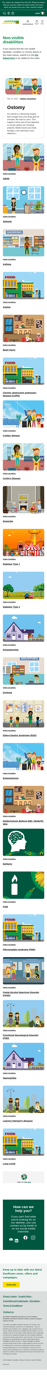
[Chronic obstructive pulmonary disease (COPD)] (23, 371)
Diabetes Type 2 (11, 607)
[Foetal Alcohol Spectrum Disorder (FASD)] (23, 970)
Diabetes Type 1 (11, 564)
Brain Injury (9, 350)
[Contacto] (11, 1239)
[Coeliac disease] (23, 414)
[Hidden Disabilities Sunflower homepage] (11, 22)
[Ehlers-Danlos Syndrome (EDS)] (23, 713)
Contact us (8, 1312)
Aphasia (7, 221)
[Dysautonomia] (23, 628)
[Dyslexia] (23, 671)
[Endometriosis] (23, 756)
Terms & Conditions (12, 1306)
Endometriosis (11, 778)
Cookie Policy (25, 1296)
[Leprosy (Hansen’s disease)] (23, 1099)
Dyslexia (7, 692)
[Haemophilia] (23, 1056)
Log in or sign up (28, 24)
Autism (7, 307)
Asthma (7, 264)
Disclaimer (35, 1301)
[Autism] (23, 285)
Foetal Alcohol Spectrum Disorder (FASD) (21, 994)
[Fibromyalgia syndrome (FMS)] (23, 928)
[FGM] (23, 885)
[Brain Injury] (23, 328)
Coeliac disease (11, 435)
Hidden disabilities (28, 99)
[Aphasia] (23, 200)
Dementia (8, 521)
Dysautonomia (10, 650)
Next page (28, 1182)
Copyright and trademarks (15, 1301)
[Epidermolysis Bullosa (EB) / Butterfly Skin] (23, 799)
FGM (5, 907)
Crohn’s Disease (11, 478)
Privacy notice (10, 1296)
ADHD (6, 178)
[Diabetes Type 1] (23, 542)
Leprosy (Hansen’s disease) (18, 1121)
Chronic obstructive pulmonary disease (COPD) (19, 394)
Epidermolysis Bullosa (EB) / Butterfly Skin (23, 822)
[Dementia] (23, 499)
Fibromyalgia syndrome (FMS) (19, 949)
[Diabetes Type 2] (23, 585)
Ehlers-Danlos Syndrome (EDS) (19, 735)
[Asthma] (23, 242)
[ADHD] (23, 157)
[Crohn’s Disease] (23, 457)
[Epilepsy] (23, 842)
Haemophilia (9, 1078)
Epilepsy (7, 864)
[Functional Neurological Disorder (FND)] (23, 1013)
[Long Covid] (23, 1142)
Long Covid (9, 1164)
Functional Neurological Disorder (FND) (20, 1036)
